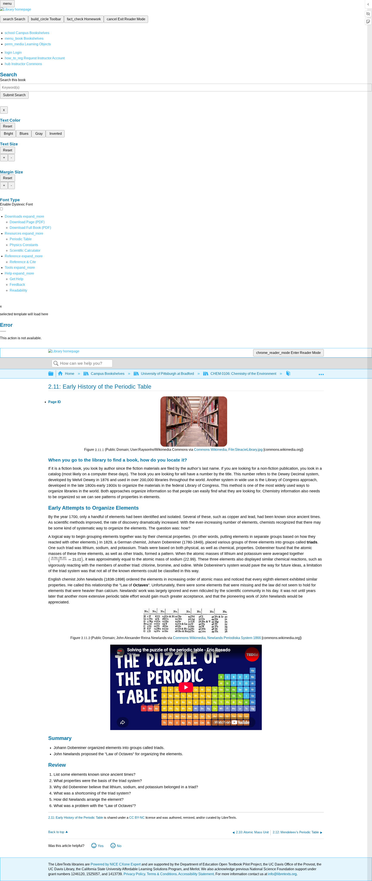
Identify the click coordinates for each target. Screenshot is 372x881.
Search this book (13, 80)
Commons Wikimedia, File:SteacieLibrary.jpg (228, 449)
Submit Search (14, 95)
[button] (17, 284)
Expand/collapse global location (321, 372)
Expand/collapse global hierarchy (53, 374)
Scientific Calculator (25, 250)
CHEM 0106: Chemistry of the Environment (243, 373)
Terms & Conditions (162, 874)
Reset (7, 126)
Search (56, 363)
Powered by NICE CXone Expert (116, 864)
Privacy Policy (134, 874)
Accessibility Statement (196, 874)
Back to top (56, 832)
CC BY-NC (137, 817)
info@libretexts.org (282, 874)
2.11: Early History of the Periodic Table (75, 817)
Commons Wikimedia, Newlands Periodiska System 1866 (217, 638)
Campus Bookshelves (107, 373)
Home (69, 373)
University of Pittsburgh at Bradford (167, 373)
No (119, 846)
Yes (101, 846)
